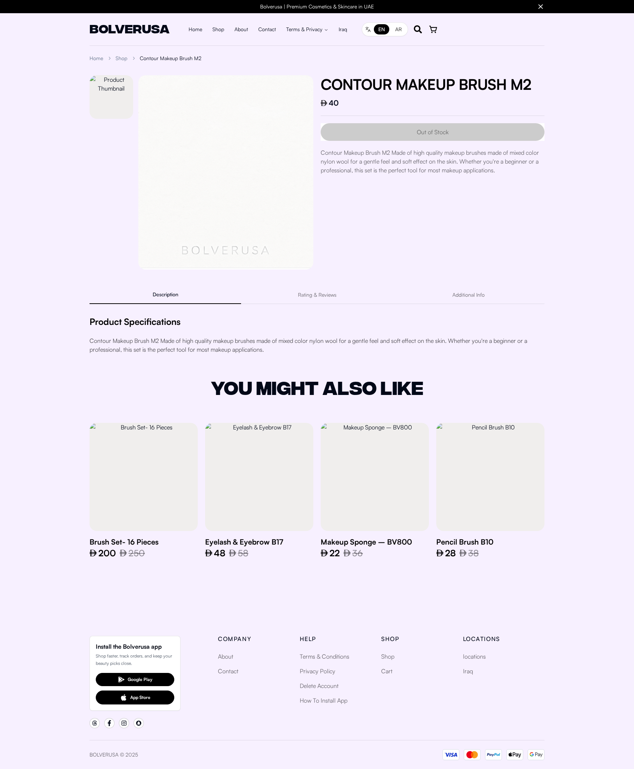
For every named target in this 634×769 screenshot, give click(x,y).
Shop (218, 29)
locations (474, 656)
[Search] (417, 29)
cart (387, 671)
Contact (267, 29)
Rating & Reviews (317, 295)
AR (398, 29)
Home (195, 29)
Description (165, 294)
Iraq (343, 29)
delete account (319, 685)
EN (381, 29)
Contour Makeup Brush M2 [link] (170, 58)
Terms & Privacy (304, 29)
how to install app (323, 700)
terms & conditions (324, 656)
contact (228, 671)
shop (387, 656)
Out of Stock (433, 132)
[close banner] (540, 7)
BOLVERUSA (130, 28)
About (241, 29)
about (225, 656)
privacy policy (317, 671)
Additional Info (468, 295)
